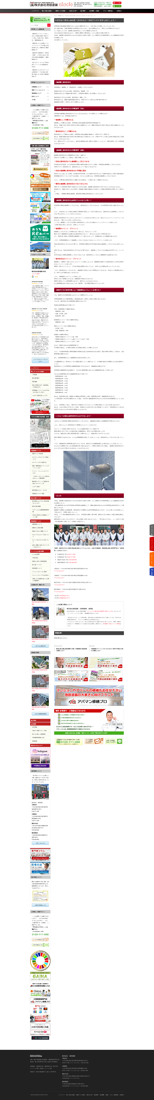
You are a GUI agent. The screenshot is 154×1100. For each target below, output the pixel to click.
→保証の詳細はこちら (40, 905)
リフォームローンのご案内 (39, 571)
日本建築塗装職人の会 (38, 737)
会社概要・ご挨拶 (94, 11)
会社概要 (33, 724)
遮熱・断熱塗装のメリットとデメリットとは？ (40, 466)
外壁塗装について (36, 87)
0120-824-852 (73, 560)
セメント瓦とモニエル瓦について (40, 541)
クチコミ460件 (36, 274)
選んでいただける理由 (37, 371)
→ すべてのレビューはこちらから (40, 360)
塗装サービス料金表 (37, 453)
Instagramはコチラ (64, 598)
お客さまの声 (72, 11)
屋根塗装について (36, 93)
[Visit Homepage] (44, 4)
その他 (33, 99)
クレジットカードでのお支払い (40, 575)
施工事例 (82, 11)
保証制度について (37, 568)
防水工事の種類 (36, 506)
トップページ (35, 11)
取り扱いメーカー (37, 564)
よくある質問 (35, 554)
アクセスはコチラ (59, 571)
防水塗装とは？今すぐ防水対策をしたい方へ (40, 502)
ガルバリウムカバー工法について (40, 535)
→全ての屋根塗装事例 (40, 714)
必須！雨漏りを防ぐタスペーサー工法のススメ (40, 546)
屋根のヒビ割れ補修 (37, 527)
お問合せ (119, 11)
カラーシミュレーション (152, 559)
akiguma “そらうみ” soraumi (39, 308)
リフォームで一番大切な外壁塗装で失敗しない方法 (100, 611)
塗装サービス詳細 (60, 11)
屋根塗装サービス (36, 521)
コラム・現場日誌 (108, 11)
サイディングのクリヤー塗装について (40, 458)
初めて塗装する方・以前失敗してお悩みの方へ (40, 386)
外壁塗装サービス (36, 450)
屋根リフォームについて (38, 90)
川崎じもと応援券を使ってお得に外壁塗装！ (40, 579)
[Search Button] (49, 25)
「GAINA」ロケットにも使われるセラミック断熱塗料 (40, 477)
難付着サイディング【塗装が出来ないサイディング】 (40, 482)
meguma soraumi (36, 332)
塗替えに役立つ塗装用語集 (39, 561)
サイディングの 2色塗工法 (39, 462)
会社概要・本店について (109, 623)
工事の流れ (35, 557)
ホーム (55, 15)
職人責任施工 (35, 378)
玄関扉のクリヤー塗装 (38, 493)
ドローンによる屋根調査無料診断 (40, 510)
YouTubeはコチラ (64, 595)
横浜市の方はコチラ (37, 745)
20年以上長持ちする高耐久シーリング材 (40, 516)
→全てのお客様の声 (40, 646)
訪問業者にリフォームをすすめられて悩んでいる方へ (40, 391)
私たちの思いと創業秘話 (38, 734)
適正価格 (34, 381)
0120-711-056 (71, 554)
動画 (152, 544)
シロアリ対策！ (36, 486)
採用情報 (34, 741)
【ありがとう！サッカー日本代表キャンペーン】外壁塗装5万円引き (40, 65)
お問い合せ (152, 572)
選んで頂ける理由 (46, 11)
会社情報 (34, 727)
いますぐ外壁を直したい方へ (40, 395)
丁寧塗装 (34, 374)
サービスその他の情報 (37, 551)
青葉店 (118, 623)
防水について (35, 96)
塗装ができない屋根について (40, 531)
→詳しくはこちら (40, 843)
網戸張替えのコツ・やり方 (39, 490)
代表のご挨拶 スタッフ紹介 (39, 730)
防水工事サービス (36, 498)
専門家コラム (61, 15)
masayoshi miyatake (37, 281)
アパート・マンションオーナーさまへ (40, 472)
